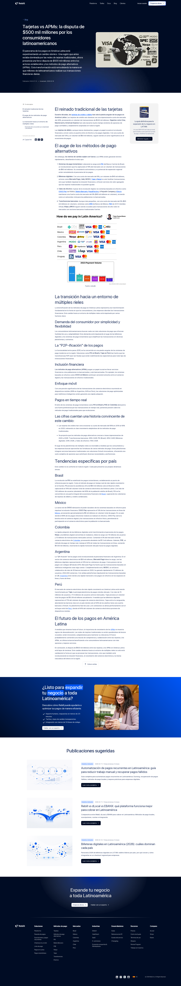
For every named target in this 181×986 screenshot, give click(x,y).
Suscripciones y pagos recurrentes (41, 938)
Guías (113, 931)
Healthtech (95, 934)
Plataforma (93, 3)
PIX (55, 939)
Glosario (133, 941)
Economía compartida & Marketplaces (99, 945)
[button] (135, 977)
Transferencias (58, 956)
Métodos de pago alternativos (59, 935)
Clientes (122, 3)
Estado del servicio (117, 937)
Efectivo (56, 960)
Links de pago (38, 946)
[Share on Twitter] (42, 139)
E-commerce (96, 941)
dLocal (152, 931)
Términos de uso (136, 937)
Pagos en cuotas (39, 950)
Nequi (55, 950)
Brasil (104, 494)
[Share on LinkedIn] (36, 139)
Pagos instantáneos (40, 953)
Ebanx (152, 937)
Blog (115, 3)
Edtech (94, 931)
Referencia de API (116, 934)
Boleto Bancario (58, 943)
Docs (109, 3)
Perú (70, 608)
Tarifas (102, 3)
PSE (55, 946)
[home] (20, 3)
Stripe (152, 934)
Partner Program (136, 944)
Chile (74, 944)
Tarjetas (56, 931)
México (57, 513)
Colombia (76, 540)
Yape (55, 953)
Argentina (64, 576)
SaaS (93, 937)
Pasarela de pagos (40, 934)
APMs (113, 629)
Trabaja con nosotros (137, 948)
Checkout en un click (40, 943)
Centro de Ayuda (136, 934)
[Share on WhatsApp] (39, 139)
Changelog (114, 941)
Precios (133, 931)
